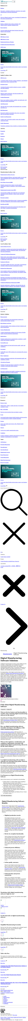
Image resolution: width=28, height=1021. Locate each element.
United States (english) (5, 556)
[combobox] (7, 488)
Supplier (5, 1001)
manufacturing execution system (10, 720)
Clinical (5, 998)
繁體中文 (18, 566)
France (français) (15, 561)
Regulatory (5, 999)
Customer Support (9, 992)
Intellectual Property (18, 1017)
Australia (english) (4, 566)
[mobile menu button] (13, 1)
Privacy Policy (4, 1017)
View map (15, 1015)
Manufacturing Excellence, (20, 840)
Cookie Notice (10, 1017)
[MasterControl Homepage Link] (6, 1)
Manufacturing (7, 654)
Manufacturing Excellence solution (15, 885)
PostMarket (5, 1003)
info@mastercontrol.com (7, 990)
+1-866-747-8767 (6, 991)
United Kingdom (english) (6, 561)
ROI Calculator (4, 167)
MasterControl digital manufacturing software (10, 753)
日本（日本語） (12, 566)
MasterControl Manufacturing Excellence (15, 673)
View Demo (3, 168)
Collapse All (9, 709)
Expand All (3, 709)
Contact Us (3, 992)
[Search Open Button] (14, 502)
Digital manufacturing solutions (7, 731)
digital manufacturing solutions (19, 769)
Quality (4, 996)
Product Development (8, 1002)
